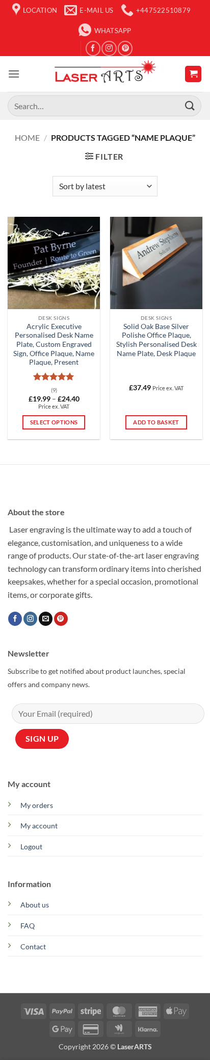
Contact (33, 946)
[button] (14, 73)
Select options (54, 422)
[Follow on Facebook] (93, 48)
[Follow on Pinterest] (125, 48)
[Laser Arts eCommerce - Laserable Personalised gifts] (105, 74)
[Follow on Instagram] (108, 48)
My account (39, 825)
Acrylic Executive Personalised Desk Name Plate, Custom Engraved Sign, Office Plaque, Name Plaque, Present (53, 344)
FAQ (27, 925)
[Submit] (190, 106)
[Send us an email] (45, 619)
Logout (31, 846)
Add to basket (156, 422)
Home (27, 137)
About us (34, 904)
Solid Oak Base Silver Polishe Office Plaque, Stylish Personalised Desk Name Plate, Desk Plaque (156, 340)
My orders (36, 805)
